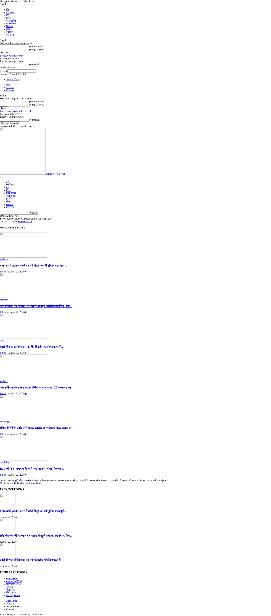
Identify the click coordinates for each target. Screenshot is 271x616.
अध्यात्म (9, 32)
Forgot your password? (11, 55)
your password (36, 49)
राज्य (2, 340)
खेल (8, 29)
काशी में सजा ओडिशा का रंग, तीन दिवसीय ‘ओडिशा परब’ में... (31, 346)
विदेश (8, 18)
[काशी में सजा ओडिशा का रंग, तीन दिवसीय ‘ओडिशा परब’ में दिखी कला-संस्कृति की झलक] (23, 337)
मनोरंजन (10, 35)
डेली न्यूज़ (13, 595)
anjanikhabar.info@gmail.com (27, 483)
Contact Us (11, 609)
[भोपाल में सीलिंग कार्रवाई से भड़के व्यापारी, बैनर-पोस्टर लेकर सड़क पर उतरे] (23, 419)
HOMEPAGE (25, 221)
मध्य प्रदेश (11, 20)
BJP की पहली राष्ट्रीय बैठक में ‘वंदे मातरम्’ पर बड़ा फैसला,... (32, 468)
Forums (10, 87)
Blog (8, 84)
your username (36, 46)
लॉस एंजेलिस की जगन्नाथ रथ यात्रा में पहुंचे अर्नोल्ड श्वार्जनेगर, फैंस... (36, 306)
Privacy (10, 603)
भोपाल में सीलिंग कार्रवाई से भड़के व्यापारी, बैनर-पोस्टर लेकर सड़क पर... (37, 428)
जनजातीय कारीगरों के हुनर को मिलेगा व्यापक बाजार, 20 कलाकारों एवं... (36, 387)
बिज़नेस (9, 26)
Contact (10, 90)
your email (34, 64)
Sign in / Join (12, 79)
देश (7, 15)
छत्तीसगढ (10, 12)
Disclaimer (11, 600)
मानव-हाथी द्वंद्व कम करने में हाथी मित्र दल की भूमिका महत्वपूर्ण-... (33, 265)
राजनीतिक (11, 23)
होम (7, 9)
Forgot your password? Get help (16, 111)
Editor (3, 271)
